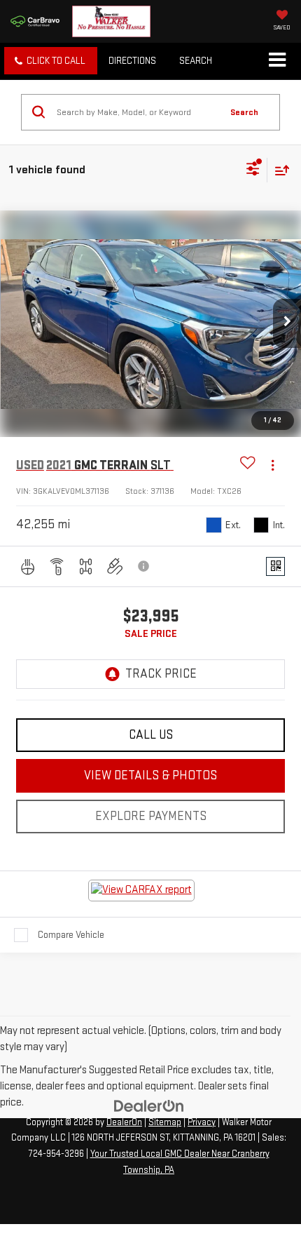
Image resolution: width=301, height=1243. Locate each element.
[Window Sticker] (275, 566)
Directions (132, 61)
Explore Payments (150, 816)
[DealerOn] (149, 1106)
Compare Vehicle (71, 935)
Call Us (151, 734)
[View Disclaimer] (144, 566)
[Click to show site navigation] (277, 61)
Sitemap (164, 1122)
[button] (50, 60)
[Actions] (272, 465)
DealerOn (124, 1122)
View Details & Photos (150, 775)
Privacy (202, 1122)
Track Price (161, 673)
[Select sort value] (278, 170)
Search (244, 112)
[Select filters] (253, 170)
